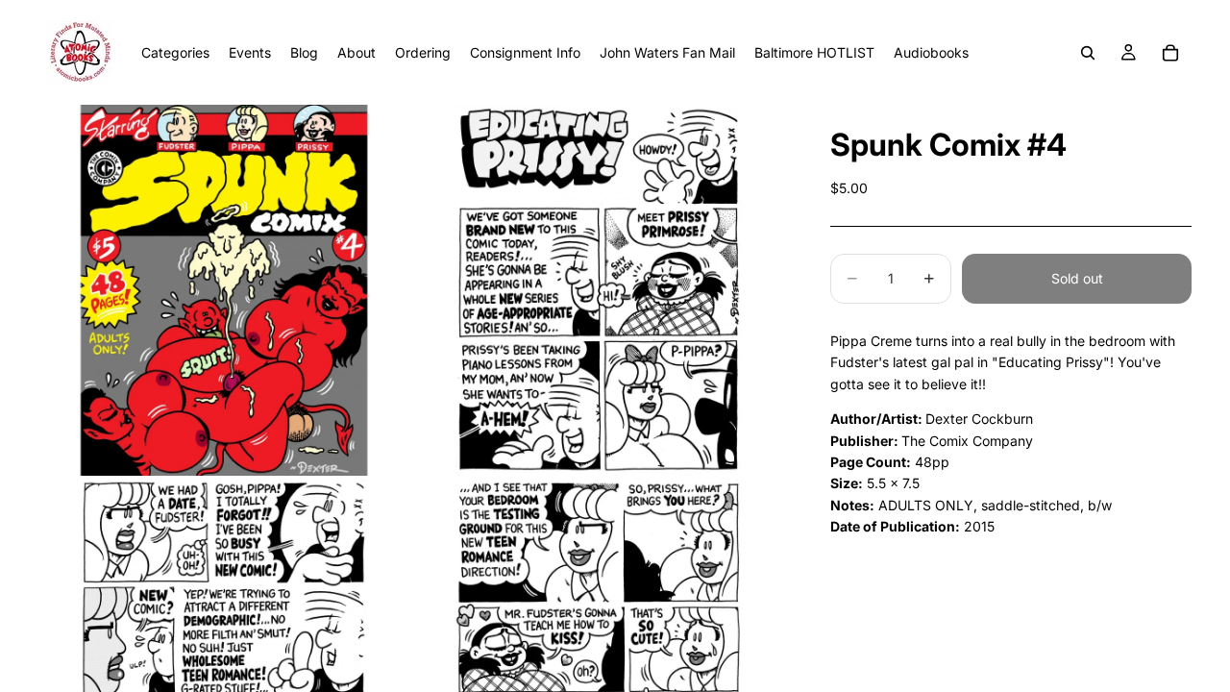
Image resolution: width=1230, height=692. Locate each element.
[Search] (1088, 53)
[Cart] (1170, 53)
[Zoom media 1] (223, 290)
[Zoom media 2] (598, 290)
